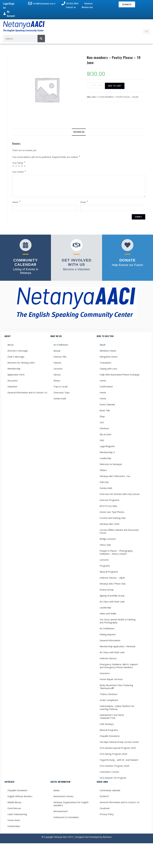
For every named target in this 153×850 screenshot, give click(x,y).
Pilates (103, 470)
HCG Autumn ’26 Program (113, 777)
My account (105, 434)
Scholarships (13, 826)
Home (103, 380)
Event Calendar (107, 404)
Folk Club (104, 482)
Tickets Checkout (108, 694)
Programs (105, 565)
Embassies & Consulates (66, 817)
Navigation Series (109, 356)
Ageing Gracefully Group (112, 595)
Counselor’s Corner (109, 771)
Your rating (18, 163)
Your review (19, 171)
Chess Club (105, 544)
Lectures (58, 368)
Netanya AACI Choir (110, 523)
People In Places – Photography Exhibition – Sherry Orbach (116, 552)
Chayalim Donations (110, 735)
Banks (56, 790)
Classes (57, 362)
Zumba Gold (59, 398)
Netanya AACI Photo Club (113, 583)
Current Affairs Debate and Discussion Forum (119, 531)
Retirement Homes (63, 796)
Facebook (105, 808)
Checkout (104, 428)
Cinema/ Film (59, 356)
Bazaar (57, 350)
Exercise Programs (109, 499)
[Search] (41, 38)
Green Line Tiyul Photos (112, 511)
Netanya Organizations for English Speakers (70, 804)
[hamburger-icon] (146, 31)
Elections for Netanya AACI (21, 362)
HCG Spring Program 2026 (113, 753)
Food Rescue (14, 808)
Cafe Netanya (107, 723)
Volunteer (12, 386)
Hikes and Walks (108, 613)
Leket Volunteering (17, 814)
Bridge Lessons (108, 538)
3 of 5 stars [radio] (19, 166)
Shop (102, 416)
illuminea (107, 837)
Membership (13, 368)
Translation (105, 362)
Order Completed (109, 700)
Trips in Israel (60, 386)
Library (57, 374)
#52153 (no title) (108, 505)
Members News (108, 350)
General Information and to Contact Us (27, 392)
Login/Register (107, 446)
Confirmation (106, 386)
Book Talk (105, 410)
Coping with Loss (108, 368)
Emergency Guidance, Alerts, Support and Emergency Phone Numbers (119, 666)
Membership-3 (107, 452)
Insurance (105, 673)
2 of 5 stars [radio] (16, 166)
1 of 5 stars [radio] (13, 166)
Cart (102, 422)
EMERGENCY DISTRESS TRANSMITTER (112, 716)
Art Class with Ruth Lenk (112, 601)
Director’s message (17, 350)
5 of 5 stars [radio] (25, 166)
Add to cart (114, 86)
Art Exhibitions (60, 344)
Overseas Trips (61, 392)
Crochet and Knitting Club (113, 517)
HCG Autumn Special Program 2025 (118, 747)
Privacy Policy (107, 814)
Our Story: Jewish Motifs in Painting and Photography (118, 621)
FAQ (102, 440)
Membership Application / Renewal (117, 646)
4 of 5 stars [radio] (22, 166)
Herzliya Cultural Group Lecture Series (119, 741)
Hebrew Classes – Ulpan (112, 577)
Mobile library (14, 802)
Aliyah (102, 344)
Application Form (16, 374)
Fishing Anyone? (108, 634)
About (10, 344)
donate (127, 260)
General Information (110, 640)
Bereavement (60, 811)
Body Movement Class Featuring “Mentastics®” (116, 687)
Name (16, 202)
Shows (56, 380)
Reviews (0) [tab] (78, 132)
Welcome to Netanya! (111, 464)
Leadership (105, 458)
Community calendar (110, 790)
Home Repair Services (111, 679)
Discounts (12, 380)
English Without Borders (19, 796)
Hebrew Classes (108, 658)
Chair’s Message (15, 356)
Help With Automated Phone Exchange (120, 374)
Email (84, 202)
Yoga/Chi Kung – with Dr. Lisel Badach (119, 759)
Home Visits (13, 820)
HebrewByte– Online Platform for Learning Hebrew (117, 708)
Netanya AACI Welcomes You (115, 476)
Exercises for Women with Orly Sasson (120, 493)
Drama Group (107, 589)
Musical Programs (109, 571)
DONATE (104, 796)
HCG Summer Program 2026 (114, 765)
